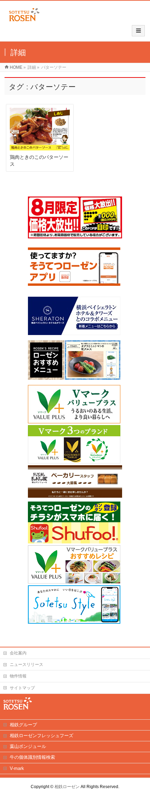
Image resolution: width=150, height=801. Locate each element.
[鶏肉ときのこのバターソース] (40, 129)
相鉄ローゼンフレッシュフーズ (41, 735)
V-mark (17, 768)
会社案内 (18, 653)
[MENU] (138, 30)
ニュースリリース (26, 664)
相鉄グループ (23, 724)
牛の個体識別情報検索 (32, 757)
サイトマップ (22, 687)
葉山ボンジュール (28, 746)
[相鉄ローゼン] (24, 21)
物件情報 (18, 676)
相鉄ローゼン (67, 786)
